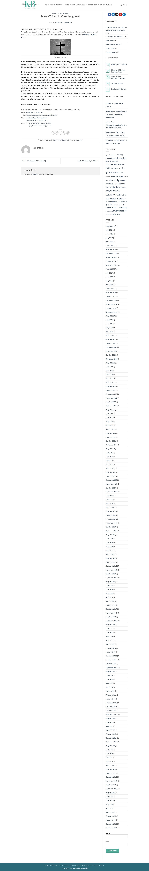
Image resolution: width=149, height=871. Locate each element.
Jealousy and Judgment (119, 64)
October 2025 (111, 261)
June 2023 (109, 371)
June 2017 (109, 632)
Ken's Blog (109, 40)
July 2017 (109, 628)
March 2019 (110, 554)
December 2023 (111, 347)
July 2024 (109, 320)
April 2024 (109, 331)
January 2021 (110, 476)
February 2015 (111, 734)
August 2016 (110, 671)
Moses (122, 184)
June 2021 (109, 457)
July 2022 (109, 413)
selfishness (112, 202)
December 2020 (111, 480)
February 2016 (111, 695)
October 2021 (111, 441)
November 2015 (111, 707)
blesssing (119, 155)
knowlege (109, 184)
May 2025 (109, 281)
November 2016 (111, 660)
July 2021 (109, 453)
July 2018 (109, 585)
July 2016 (109, 675)
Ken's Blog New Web (113, 44)
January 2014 (110, 773)
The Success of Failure (118, 89)
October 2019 (111, 527)
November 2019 (111, 523)
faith (108, 168)
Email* (108, 841)
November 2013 (111, 781)
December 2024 (111, 300)
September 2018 (111, 578)
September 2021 (111, 445)
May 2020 (109, 499)
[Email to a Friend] (60, 133)
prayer (109, 190)
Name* (108, 833)
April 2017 (109, 640)
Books (52, 5)
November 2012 (111, 828)
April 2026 (109, 242)
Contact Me (107, 5)
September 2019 (111, 531)
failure (121, 164)
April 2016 (109, 687)
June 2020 (109, 496)
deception (121, 158)
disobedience (112, 164)
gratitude (108, 176)
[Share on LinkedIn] (68, 133)
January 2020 (110, 515)
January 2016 (110, 699)
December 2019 (111, 519)
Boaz (124, 155)
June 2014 (109, 753)
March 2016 (110, 691)
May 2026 (109, 238)
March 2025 (110, 288)
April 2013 (109, 808)
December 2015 (111, 703)
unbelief (122, 210)
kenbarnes (68, 22)
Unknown (109, 103)
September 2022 (111, 406)
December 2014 (111, 738)
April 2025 (109, 285)
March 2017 (110, 644)
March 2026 (110, 246)
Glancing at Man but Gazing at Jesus (118, 71)
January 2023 (110, 390)
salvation (111, 194)
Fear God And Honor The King (35, 161)
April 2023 (109, 378)
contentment (111, 158)
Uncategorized (111, 52)
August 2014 (110, 746)
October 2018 (111, 574)
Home (47, 5)
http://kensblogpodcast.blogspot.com (39, 123)
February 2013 (111, 816)
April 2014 (109, 761)
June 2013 (109, 800)
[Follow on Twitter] (124, 5)
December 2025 (111, 253)
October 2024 (111, 308)
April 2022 (109, 425)
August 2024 (110, 316)
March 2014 (110, 765)
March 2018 (110, 601)
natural (109, 187)
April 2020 (109, 503)
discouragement (114, 161)
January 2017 (110, 652)
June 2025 (109, 277)
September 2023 (111, 359)
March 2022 (110, 429)
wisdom (116, 214)
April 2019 (109, 550)
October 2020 (111, 488)
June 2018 (109, 589)
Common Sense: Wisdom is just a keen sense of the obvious (117, 28)
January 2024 (110, 343)
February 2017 (111, 648)
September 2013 (111, 789)
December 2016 (111, 656)
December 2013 (111, 777)
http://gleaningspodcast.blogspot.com (39, 126)
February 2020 (111, 511)
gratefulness (118, 172)
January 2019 (110, 562)
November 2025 (111, 257)
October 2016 (111, 664)
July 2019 (109, 539)
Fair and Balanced (117, 83)
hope (120, 176)
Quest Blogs (110, 48)
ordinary (124, 187)
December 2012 (111, 824)
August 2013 (110, 793)
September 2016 (111, 668)
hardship (114, 176)
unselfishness (109, 214)
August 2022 (110, 410)
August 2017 (110, 624)
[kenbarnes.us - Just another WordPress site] (31, 5)
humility (114, 180)
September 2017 (111, 621)
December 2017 (111, 609)
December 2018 (111, 566)
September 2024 (111, 312)
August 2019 (110, 535)
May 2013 (109, 804)
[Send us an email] (126, 5)
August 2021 (110, 449)
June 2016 (109, 679)
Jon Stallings (110, 122)
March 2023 (110, 382)
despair (107, 161)
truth (115, 210)
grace (109, 172)
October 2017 (111, 617)
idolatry (123, 180)
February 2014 (111, 769)
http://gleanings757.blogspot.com (36, 120)
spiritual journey (116, 204)
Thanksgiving (121, 207)
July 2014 (109, 750)
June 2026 (109, 234)
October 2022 (111, 402)
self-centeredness (114, 198)
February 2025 (111, 292)
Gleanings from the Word (60, 13)
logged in (36, 174)
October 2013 (111, 785)
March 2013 (110, 812)
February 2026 (111, 249)
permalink (79, 140)
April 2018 (109, 597)
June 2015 (109, 722)
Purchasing (92, 5)
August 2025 (110, 269)
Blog (100, 5)
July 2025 (109, 273)
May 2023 (109, 374)
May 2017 (109, 636)
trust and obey (109, 211)
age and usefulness (110, 155)
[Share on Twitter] (56, 133)
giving (122, 168)
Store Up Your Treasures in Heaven (118, 77)
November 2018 (111, 570)
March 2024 (110, 335)
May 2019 (109, 546)
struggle (122, 204)
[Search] (121, 5)
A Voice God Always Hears (87, 161)
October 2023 (111, 355)
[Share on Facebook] (53, 133)
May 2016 (109, 683)
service (119, 201)
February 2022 (111, 433)
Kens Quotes (80, 5)
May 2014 (109, 757)
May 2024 (109, 328)
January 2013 (110, 820)
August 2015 (110, 718)
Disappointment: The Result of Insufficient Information (116, 114)
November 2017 (111, 613)
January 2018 (110, 605)
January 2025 (110, 296)
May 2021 (109, 460)
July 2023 (109, 367)
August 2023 (110, 363)
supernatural (111, 207)
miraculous (116, 184)
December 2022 (111, 394)
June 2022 (109, 417)
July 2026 (109, 230)
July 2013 (109, 796)
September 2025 (111, 265)
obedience (117, 187)
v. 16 (95, 77)
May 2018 (109, 593)
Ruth (119, 191)
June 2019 (109, 542)
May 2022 (109, 421)
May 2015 (109, 726)
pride (115, 190)
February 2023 (111, 386)
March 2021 (110, 468)
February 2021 (111, 472)
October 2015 (111, 710)
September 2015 (111, 714)
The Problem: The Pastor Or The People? (115, 133)
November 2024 (111, 304)
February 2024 (111, 339)
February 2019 (111, 558)
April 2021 (109, 464)
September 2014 (111, 742)
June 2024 (109, 324)
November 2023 (111, 351)
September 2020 (111, 492)
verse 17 (42, 83)
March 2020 (110, 507)
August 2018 (110, 582)
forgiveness (115, 168)
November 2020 (111, 484)
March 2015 (110, 730)
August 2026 (110, 226)
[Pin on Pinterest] (64, 133)
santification (121, 195)
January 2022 (110, 437)
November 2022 (111, 398)
